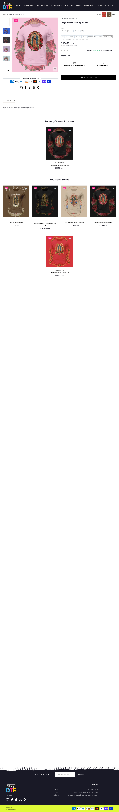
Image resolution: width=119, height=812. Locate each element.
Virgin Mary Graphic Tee (16, 222)
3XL (82, 30)
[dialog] (105, 5)
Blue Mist (78, 39)
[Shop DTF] (7, 5)
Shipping (63, 45)
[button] (8, 71)
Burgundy (90, 36)
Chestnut (84, 36)
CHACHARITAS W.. (59, 162)
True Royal (68, 39)
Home (4, 14)
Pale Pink (100, 36)
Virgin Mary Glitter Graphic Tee (59, 272)
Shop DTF (13, 807)
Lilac (63, 39)
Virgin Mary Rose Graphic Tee (59, 165)
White (67, 36)
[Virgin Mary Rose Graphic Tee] (59, 143)
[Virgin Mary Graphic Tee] (16, 201)
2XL (79, 30)
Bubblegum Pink (108, 36)
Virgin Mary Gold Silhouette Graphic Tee (45, 224)
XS (62, 30)
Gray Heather (85, 39)
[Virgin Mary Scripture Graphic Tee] (74, 201)
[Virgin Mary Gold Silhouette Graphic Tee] (45, 201)
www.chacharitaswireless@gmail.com (86, 792)
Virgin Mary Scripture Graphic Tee (74, 222)
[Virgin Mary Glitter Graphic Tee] (59, 251)
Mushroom (78, 36)
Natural (72, 36)
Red (95, 36)
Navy (73, 39)
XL (75, 30)
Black (62, 36)
